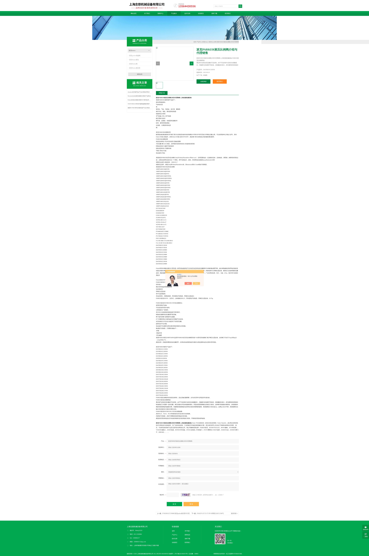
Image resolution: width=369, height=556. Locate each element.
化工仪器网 (229, 553)
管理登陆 (216, 553)
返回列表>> (234, 513)
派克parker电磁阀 (134, 55)
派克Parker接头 (134, 59)
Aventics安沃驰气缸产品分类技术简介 (139, 92)
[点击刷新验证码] (185, 494)
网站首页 (133, 13)
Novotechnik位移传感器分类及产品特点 (139, 96)
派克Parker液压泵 (134, 68)
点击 (149, 50)
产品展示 (174, 13)
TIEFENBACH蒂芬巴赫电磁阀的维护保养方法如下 (139, 104)
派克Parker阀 (133, 64)
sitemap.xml (237, 553)
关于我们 (147, 13)
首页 (195, 42)
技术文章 (174, 538)
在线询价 (203, 81)
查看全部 (139, 74)
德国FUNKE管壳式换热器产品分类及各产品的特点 (139, 108)
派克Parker (132, 50)
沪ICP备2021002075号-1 (182, 553)
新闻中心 (160, 13)
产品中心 (199, 42)
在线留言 (201, 13)
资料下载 (214, 13)
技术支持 (187, 13)
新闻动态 (187, 535)
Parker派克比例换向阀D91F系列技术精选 (139, 100)
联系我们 (228, 13)
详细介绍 (162, 93)
